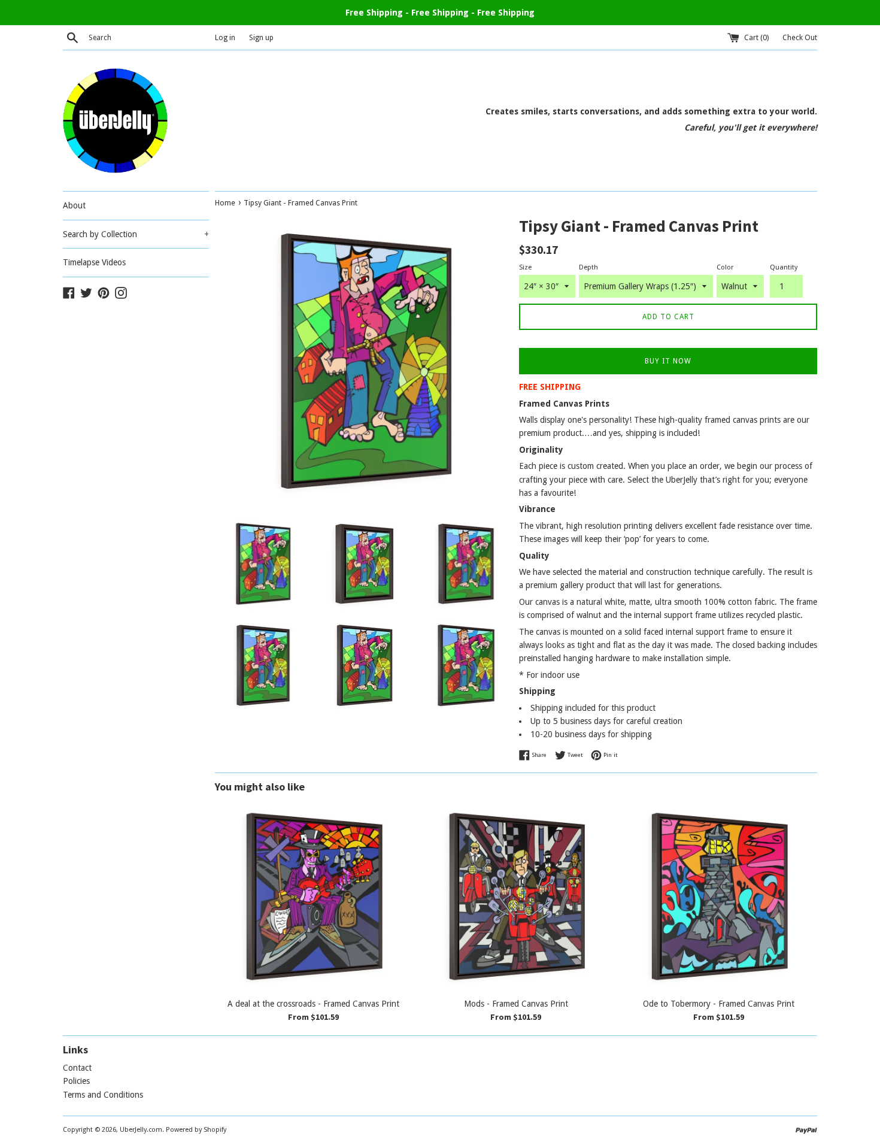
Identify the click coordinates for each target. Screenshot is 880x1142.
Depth (588, 267)
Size (525, 267)
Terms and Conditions (103, 1094)
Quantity (783, 267)
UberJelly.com (141, 1130)
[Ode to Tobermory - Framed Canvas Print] (718, 896)
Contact (77, 1068)
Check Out (799, 37)
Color (725, 267)
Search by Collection (136, 234)
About (74, 205)
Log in (225, 37)
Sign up (261, 37)
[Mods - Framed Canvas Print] (516, 896)
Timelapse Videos (94, 262)
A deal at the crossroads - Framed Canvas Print (313, 1003)
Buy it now (668, 361)
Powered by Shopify (196, 1130)
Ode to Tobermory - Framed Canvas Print (718, 1003)
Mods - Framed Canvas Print (516, 1003)
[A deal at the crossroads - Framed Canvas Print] (313, 896)
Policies (76, 1081)
